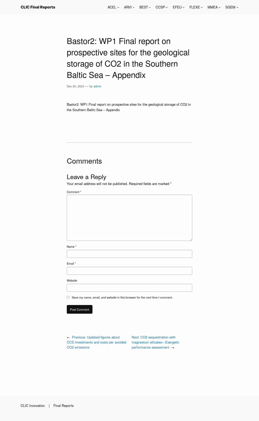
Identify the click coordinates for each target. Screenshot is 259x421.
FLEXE (194, 7)
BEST (143, 7)
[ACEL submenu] (118, 7)
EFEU (177, 7)
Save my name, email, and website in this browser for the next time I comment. (122, 297)
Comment (74, 192)
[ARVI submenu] (134, 7)
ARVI (128, 7)
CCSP (160, 7)
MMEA (213, 7)
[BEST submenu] (150, 7)
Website (72, 280)
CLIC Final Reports (38, 7)
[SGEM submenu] (237, 7)
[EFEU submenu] (184, 7)
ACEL (112, 7)
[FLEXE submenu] (202, 7)
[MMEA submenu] (220, 7)
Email (71, 263)
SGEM (230, 7)
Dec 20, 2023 (75, 86)
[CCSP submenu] (167, 7)
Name (71, 246)
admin (97, 86)
